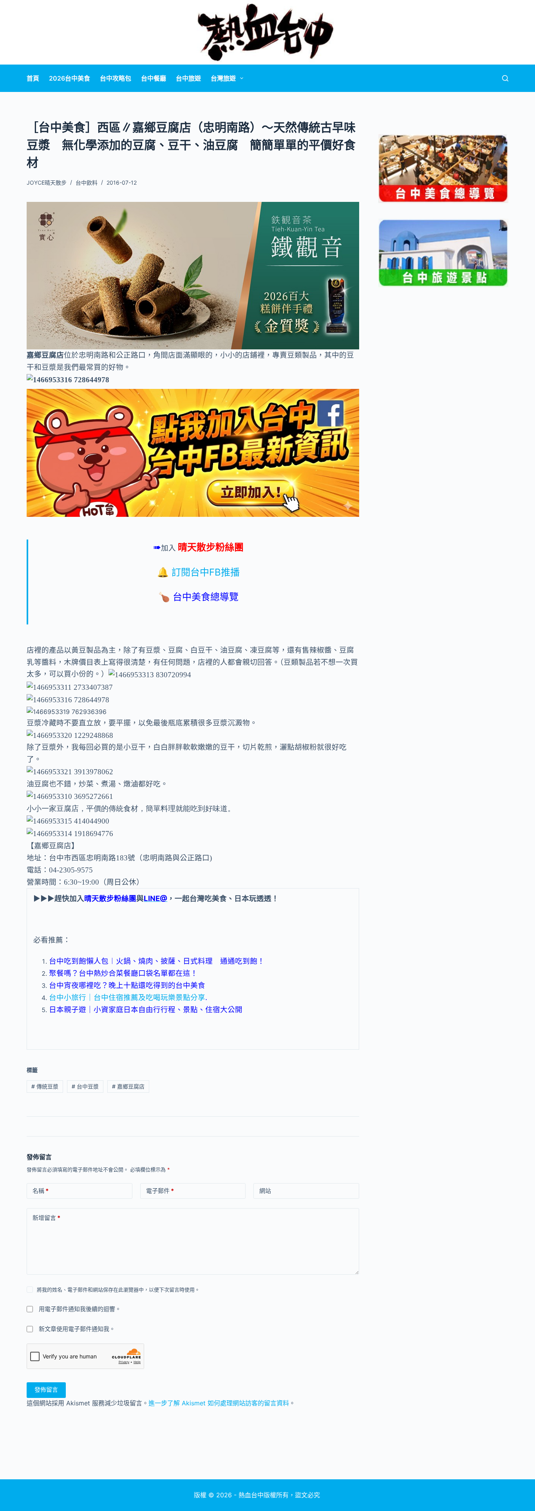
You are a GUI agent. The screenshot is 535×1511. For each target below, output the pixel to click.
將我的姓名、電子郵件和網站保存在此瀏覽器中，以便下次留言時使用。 (118, 1289)
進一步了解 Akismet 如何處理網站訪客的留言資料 (218, 1403)
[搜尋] (505, 78)
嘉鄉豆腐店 (128, 1086)
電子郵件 (160, 1190)
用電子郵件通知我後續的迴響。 (80, 1309)
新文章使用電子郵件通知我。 (77, 1329)
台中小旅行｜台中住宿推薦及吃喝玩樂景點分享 (127, 997)
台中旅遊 (188, 78)
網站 (265, 1190)
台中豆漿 (85, 1086)
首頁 (33, 78)
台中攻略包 (115, 78)
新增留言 (46, 1217)
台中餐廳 (153, 78)
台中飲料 (87, 182)
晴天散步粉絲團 (211, 547)
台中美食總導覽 (206, 597)
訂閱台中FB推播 (206, 572)
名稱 (41, 1190)
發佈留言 (46, 1389)
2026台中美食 (69, 78)
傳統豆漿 (44, 1086)
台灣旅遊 (223, 78)
